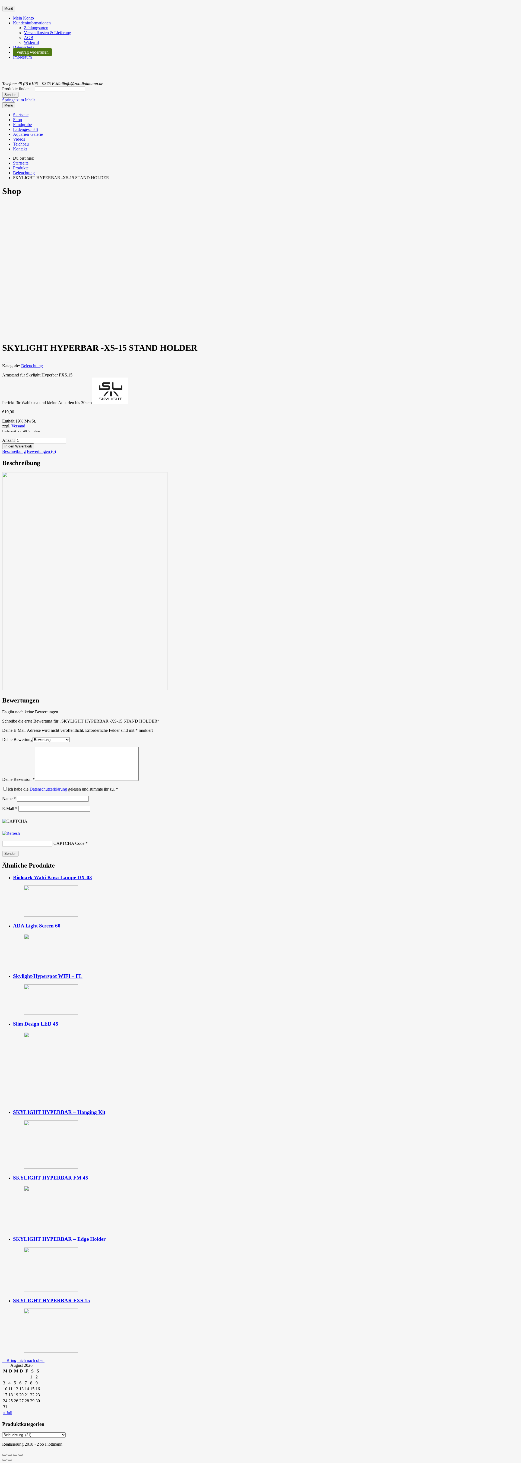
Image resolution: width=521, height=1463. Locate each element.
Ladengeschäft (25, 129)
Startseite (20, 114)
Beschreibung (14, 451)
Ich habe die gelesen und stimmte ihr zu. (63, 789)
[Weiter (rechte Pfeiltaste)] (10, 1460)
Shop (17, 119)
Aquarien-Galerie (28, 134)
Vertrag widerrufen (32, 52)
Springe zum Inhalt (18, 100)
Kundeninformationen (32, 23)
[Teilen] (10, 1455)
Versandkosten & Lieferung (47, 32)
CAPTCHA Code (68, 843)
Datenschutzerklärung (48, 789)
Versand (18, 426)
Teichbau (21, 144)
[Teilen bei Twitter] (10, 361)
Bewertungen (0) (41, 451)
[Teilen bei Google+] (7, 361)
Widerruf (31, 42)
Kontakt (20, 149)
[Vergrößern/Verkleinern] (20, 1455)
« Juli (7, 1412)
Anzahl (8, 440)
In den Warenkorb (18, 446)
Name (9, 798)
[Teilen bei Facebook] (3, 361)
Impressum (22, 57)
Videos (19, 139)
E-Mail (9, 808)
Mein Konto (23, 18)
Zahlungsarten (36, 27)
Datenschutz (23, 47)
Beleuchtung (32, 365)
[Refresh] (11, 833)
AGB (28, 37)
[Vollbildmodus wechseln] (15, 1455)
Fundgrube (22, 124)
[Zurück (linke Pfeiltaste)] (4, 1460)
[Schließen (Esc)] (4, 1455)
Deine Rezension (18, 779)
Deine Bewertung (17, 739)
